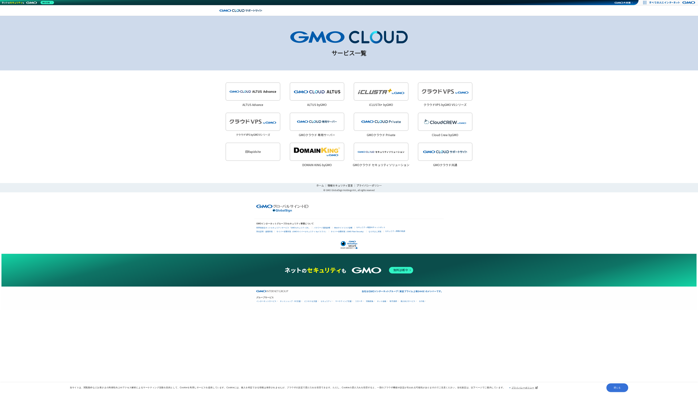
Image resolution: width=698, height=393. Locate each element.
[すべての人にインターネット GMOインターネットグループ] (672, 2)
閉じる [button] (617, 387)
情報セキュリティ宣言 (340, 185)
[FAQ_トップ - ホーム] (241, 10)
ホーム (320, 185)
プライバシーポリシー (523, 387)
